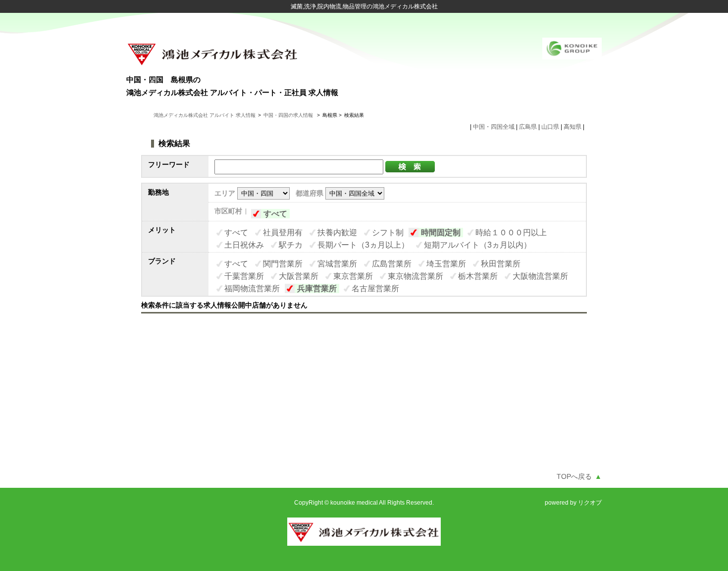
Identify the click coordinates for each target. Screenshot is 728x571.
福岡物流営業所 (252, 288)
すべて (275, 213)
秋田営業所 (500, 264)
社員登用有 (283, 232)
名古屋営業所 (375, 288)
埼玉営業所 (446, 264)
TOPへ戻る (579, 476)
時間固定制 (441, 232)
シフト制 (388, 232)
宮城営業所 (337, 264)
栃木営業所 (478, 276)
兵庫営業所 (317, 288)
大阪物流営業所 (540, 276)
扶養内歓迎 (337, 232)
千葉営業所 (244, 276)
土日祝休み (244, 245)
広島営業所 (392, 264)
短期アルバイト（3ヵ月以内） (477, 245)
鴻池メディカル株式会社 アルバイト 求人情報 (205, 115)
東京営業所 (353, 276)
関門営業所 (283, 264)
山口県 (550, 126)
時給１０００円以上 (511, 232)
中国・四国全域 (494, 126)
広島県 (528, 126)
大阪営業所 (298, 276)
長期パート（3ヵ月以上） (363, 245)
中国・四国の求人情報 (288, 115)
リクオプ (590, 502)
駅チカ (291, 245)
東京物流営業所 (415, 276)
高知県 (572, 126)
